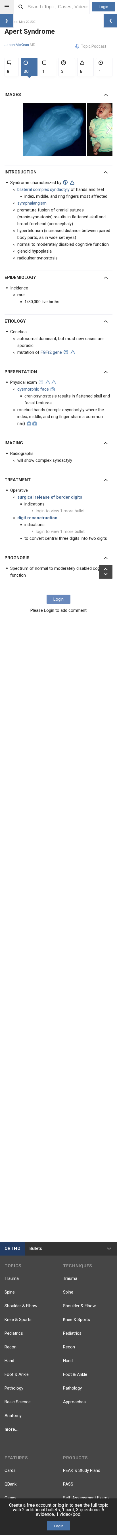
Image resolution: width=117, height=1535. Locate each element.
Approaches (74, 1401)
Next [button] (109, 129)
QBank (10, 1484)
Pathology (14, 1388)
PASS (68, 1484)
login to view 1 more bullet (60, 510)
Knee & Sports (18, 1319)
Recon (10, 1347)
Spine (10, 1292)
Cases (10, 1497)
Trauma (12, 1278)
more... (11, 1429)
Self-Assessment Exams (86, 1497)
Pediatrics (14, 1333)
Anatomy (13, 1415)
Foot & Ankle (17, 1374)
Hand (9, 1360)
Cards (10, 1470)
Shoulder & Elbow (21, 1305)
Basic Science (18, 1401)
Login (103, 7)
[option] (55, 129)
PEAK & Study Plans (81, 1470)
